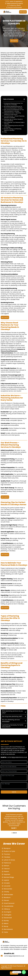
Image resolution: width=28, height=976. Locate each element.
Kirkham (6, 866)
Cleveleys (7, 857)
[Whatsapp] (24, 972)
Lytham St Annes (9, 860)
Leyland (6, 880)
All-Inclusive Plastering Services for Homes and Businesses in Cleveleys (13, 107)
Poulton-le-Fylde (9, 851)
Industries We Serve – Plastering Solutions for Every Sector (12, 113)
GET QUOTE (14, 41)
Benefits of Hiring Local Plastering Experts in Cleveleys (12, 129)
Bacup (6, 926)
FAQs (5, 132)
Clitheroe (7, 909)
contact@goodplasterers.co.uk (17, 757)
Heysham (7, 874)
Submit (14, 792)
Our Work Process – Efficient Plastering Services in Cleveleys (14, 116)
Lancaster (7, 886)
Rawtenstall (8, 918)
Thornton (7, 854)
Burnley (6, 920)
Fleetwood (7, 863)
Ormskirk (7, 883)
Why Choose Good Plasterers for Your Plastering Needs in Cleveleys (14, 110)
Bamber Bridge (9, 877)
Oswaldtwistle (8, 906)
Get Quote (23, 12)
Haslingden (7, 915)
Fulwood (6, 869)
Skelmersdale (8, 895)
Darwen (6, 900)
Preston (6, 871)
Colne (6, 932)
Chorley (6, 892)
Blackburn (7, 897)
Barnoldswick (8, 929)
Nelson (6, 923)
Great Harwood (9, 903)
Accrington (7, 912)
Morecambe (8, 889)
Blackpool (7, 848)
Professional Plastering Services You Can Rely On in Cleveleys (13, 104)
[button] (13, 832)
